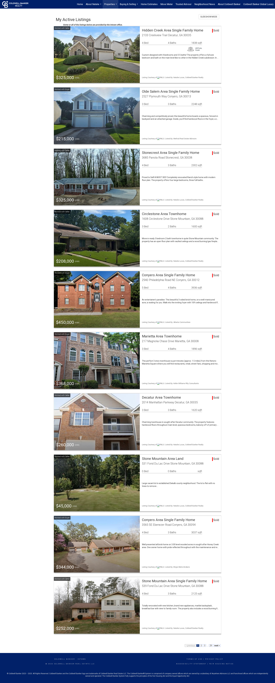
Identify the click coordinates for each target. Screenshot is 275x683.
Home (80, 4)
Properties (111, 6)
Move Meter (166, 4)
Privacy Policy (214, 659)
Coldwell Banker (64, 659)
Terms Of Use (195, 659)
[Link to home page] (16, 4)
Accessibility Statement (191, 664)
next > (217, 645)
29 (211, 645)
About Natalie (94, 6)
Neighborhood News (204, 4)
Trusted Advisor (183, 4)
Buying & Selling (129, 6)
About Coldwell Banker (229, 4)
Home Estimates (149, 4)
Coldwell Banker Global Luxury (258, 4)
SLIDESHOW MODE (208, 17)
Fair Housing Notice (221, 664)
